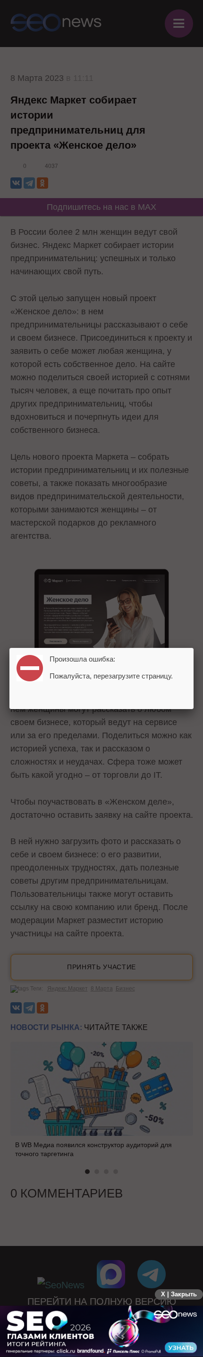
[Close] (193, 647)
